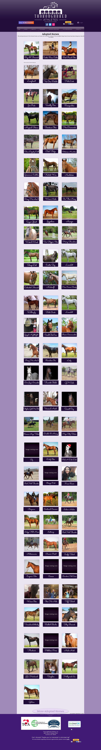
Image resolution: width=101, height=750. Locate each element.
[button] (68, 22)
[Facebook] (46, 24)
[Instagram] (53, 24)
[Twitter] (50, 24)
